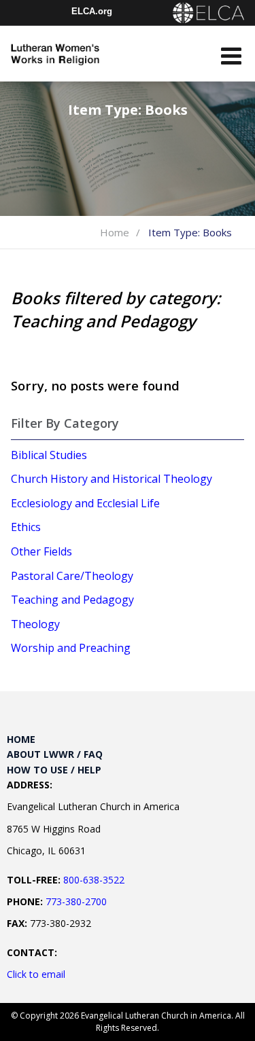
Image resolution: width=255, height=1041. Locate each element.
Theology (35, 624)
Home (114, 232)
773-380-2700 (76, 901)
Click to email (36, 974)
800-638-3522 (93, 879)
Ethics (26, 526)
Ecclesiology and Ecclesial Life (85, 503)
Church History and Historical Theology (111, 478)
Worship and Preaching (71, 647)
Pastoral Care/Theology (72, 575)
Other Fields (41, 551)
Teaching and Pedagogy (72, 599)
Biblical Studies (49, 455)
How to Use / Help (54, 769)
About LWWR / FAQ (55, 754)
